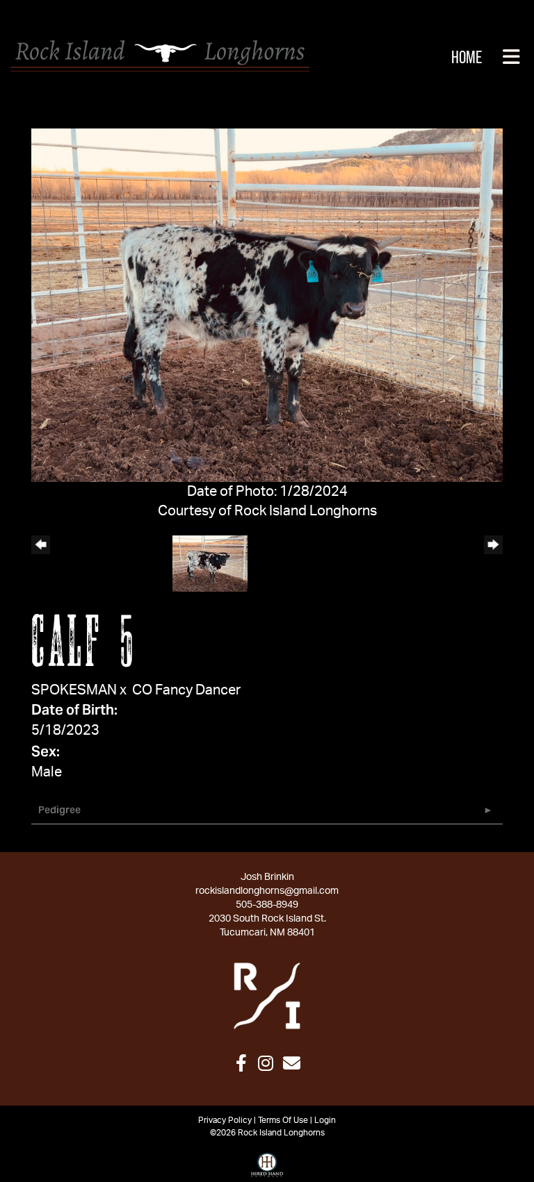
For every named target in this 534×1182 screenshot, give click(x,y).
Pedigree (59, 810)
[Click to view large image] (267, 304)
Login (325, 1120)
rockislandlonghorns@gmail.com (267, 891)
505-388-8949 (267, 905)
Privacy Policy (225, 1120)
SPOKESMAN (74, 690)
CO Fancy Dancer (186, 690)
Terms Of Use (283, 1120)
